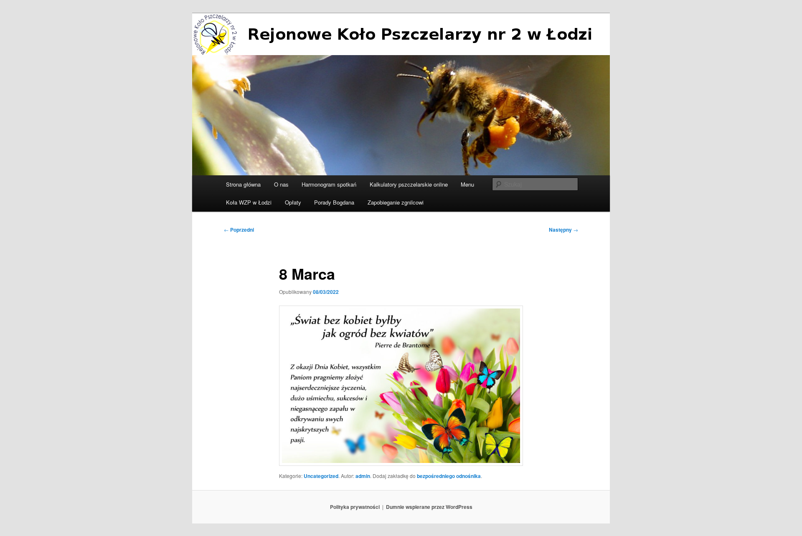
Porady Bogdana (334, 202)
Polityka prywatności (355, 507)
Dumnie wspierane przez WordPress (429, 507)
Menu (467, 184)
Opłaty (293, 202)
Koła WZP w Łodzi (249, 202)
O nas (281, 184)
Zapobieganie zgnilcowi (396, 202)
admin (362, 476)
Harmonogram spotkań (329, 184)
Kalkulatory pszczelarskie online (409, 184)
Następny (563, 229)
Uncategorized (321, 476)
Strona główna (243, 184)
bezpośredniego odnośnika (449, 476)
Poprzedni (239, 229)
